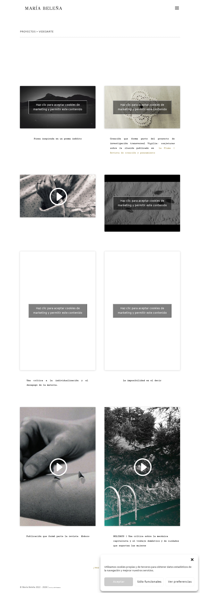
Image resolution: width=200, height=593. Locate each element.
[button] (192, 560)
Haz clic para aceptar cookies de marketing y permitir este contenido (57, 107)
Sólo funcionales (149, 582)
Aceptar (118, 582)
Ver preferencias (180, 582)
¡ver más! (100, 567)
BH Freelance (57, 587)
